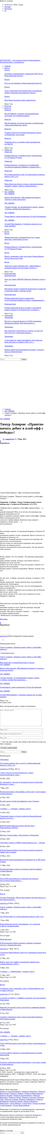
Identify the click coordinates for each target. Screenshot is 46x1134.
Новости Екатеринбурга (23, 1095)
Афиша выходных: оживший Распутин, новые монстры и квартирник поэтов (22, 238)
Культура (7, 106)
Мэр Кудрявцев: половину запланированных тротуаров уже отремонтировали (21, 115)
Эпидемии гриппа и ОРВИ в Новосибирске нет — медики (22, 843)
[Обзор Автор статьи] (4, 634)
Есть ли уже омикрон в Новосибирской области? (23, 83)
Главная (7, 66)
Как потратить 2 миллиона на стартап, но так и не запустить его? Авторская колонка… (23, 332)
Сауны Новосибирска (21, 1105)
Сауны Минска (15, 1103)
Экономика (8, 315)
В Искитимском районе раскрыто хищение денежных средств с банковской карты (20, 944)
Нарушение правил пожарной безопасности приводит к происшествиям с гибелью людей (25, 290)
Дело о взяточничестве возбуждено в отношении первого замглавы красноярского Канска (23, 92)
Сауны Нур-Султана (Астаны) (33, 1103)
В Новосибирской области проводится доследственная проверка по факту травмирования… (24, 299)
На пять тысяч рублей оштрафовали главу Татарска (19, 801)
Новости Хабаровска (27, 1099)
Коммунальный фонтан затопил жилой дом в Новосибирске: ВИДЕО (17, 827)
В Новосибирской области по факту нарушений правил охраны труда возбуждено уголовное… (22, 309)
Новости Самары (11, 1099)
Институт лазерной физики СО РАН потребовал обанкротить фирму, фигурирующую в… (22, 322)
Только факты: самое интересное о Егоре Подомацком (25, 216)
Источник (4, 619)
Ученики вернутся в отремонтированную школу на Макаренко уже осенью (22, 134)
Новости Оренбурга (29, 1091)
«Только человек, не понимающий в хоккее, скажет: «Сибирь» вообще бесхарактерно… (24, 208)
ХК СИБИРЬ (9, 192)
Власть (7, 68)
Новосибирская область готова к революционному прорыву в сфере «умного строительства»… (23, 185)
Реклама (7, 7)
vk (5, 11)
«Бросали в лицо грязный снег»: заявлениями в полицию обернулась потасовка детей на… (22, 267)
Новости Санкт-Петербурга (10, 1091)
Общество (8, 150)
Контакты (8, 9)
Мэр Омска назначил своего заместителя (20, 100)
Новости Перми (16, 1101)
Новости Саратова (29, 1097)
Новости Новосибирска (34, 1093)
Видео (6, 232)
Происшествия (10, 274)
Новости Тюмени (16, 1093)
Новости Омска (15, 1097)
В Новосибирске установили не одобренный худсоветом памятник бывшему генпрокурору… (22, 166)
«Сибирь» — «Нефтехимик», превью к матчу (17, 971)
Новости (7, 108)
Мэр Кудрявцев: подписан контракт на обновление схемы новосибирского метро (23, 124)
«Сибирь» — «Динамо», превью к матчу (15, 809)
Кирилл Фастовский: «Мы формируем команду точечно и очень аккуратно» (22, 198)
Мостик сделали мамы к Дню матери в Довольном (19, 835)
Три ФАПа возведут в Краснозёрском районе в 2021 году (22, 917)
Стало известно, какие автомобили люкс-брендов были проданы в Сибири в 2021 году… (23, 341)
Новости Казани (6, 1095)
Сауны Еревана (6, 1105)
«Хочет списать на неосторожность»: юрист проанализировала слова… (16, 774)
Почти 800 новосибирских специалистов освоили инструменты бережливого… (19, 880)
